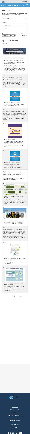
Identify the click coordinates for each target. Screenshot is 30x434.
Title (10, 35)
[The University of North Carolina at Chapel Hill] (2, 1)
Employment (15, 413)
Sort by (3, 33)
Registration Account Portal (15, 415)
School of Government (10, 5)
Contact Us (15, 407)
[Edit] (26, 18)
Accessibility (24, 1)
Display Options (24, 33)
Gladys (15, 427)
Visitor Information (15, 410)
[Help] (24, 5)
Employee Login (15, 424)
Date (14, 35)
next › (20, 296)
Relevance (5, 35)
